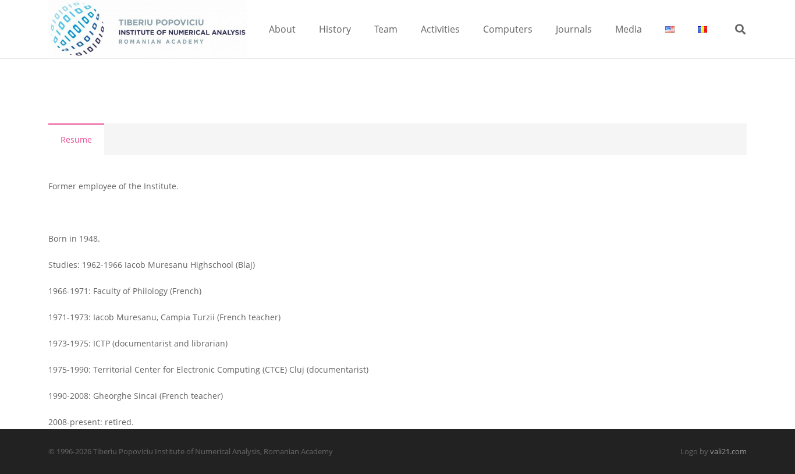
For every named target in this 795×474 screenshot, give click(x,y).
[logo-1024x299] (147, 29)
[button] (304, 28)
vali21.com (728, 452)
